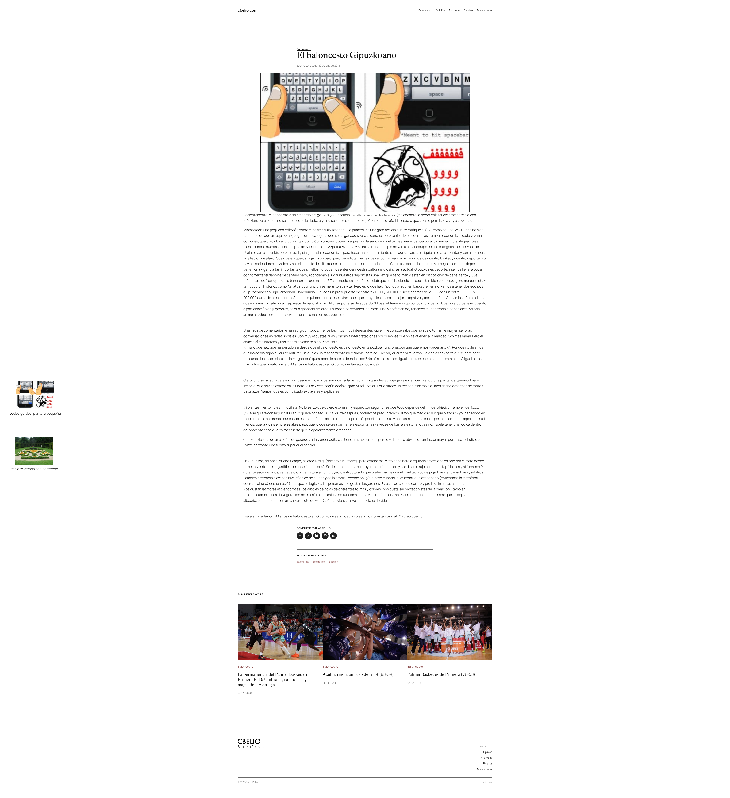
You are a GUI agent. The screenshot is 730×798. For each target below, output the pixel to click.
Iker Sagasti (329, 215)
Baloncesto (304, 49)
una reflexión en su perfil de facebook (373, 215)
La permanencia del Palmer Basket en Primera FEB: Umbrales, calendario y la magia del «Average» (274, 679)
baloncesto (303, 562)
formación (319, 562)
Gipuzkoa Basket (324, 241)
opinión (333, 562)
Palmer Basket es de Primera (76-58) (441, 674)
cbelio (313, 65)
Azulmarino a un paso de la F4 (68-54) (358, 674)
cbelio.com (247, 10)
